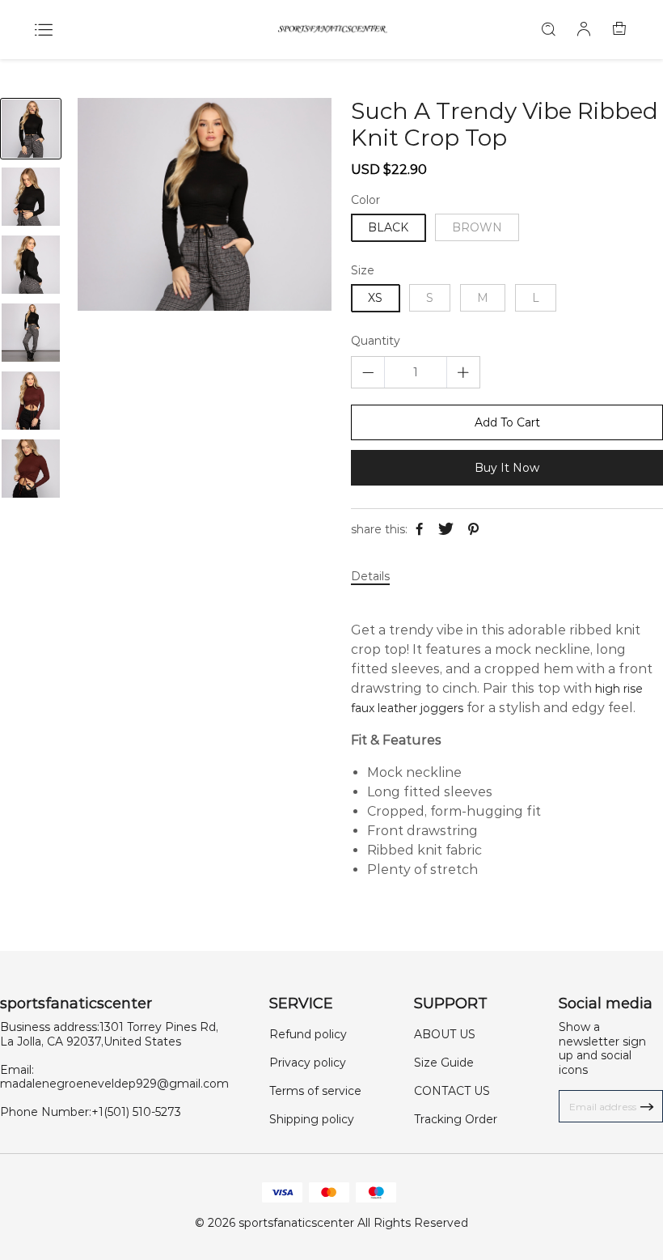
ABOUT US (444, 1034)
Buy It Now (507, 467)
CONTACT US (452, 1091)
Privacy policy (307, 1062)
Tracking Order (455, 1119)
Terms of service (315, 1091)
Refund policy (308, 1034)
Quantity (375, 341)
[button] (31, 486)
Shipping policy (311, 1119)
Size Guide (444, 1062)
